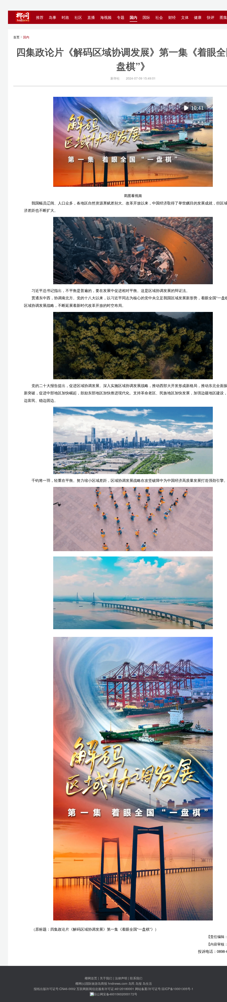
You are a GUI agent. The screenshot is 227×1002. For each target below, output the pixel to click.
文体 (185, 17)
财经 (172, 17)
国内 (133, 17)
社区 (78, 17)
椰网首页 (91, 978)
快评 (210, 17)
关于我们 (106, 978)
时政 (65, 17)
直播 (91, 17)
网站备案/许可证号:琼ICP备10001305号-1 (164, 988)
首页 (16, 37)
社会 (159, 17)
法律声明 (121, 978)
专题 (120, 17)
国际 (146, 17)
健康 (198, 17)
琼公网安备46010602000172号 (115, 994)
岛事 (52, 17)
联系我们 (136, 978)
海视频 (106, 17)
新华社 (115, 78)
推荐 (39, 17)
